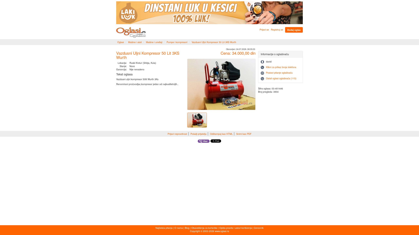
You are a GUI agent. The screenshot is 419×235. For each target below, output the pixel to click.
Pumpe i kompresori (177, 42)
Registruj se (277, 29)
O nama (178, 227)
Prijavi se (264, 29)
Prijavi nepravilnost (177, 133)
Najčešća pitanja (164, 227)
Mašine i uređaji (154, 42)
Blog (187, 227)
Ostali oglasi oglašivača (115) (281, 78)
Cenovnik (259, 227)
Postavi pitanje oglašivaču (279, 72)
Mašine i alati (135, 42)
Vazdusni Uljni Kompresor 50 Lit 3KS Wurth (214, 42)
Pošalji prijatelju (199, 133)
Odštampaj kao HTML (221, 133)
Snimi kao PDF (244, 133)
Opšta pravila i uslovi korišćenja (235, 227)
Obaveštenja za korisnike (204, 227)
